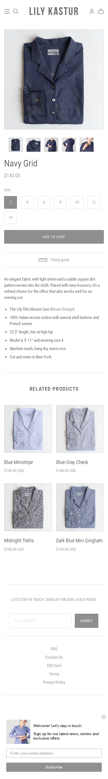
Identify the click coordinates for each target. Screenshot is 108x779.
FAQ (54, 648)
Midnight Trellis (19, 540)
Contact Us (54, 657)
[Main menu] (7, 11)
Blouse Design (61, 309)
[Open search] (16, 11)
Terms (54, 673)
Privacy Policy (54, 682)
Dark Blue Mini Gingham (79, 540)
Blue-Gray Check (72, 462)
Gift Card (54, 665)
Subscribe (54, 767)
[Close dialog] (103, 717)
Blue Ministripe (18, 462)
